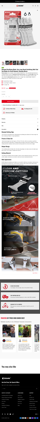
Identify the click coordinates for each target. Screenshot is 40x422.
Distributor (20, 401)
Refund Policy (32, 403)
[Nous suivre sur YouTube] (10, 414)
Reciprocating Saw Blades (7, 397)
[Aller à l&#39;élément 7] (26, 63)
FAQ (30, 395)
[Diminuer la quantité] (3, 96)
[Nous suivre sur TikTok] (13, 414)
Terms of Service (32, 407)
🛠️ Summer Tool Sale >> (20, 1)
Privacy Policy (32, 405)
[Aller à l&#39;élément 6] (22, 63)
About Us (20, 395)
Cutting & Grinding (5, 399)
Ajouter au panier (10, 101)
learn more (22, 105)
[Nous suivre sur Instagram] (7, 414)
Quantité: (3, 94)
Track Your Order (32, 409)
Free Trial (20, 403)
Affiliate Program (21, 399)
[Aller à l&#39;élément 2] (7, 63)
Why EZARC (20, 397)
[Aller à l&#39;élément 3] (10, 63)
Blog (19, 405)
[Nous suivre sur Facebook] (2, 414)
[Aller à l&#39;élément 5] (18, 63)
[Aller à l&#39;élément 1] (3, 63)
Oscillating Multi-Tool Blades (7, 395)
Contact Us (31, 397)
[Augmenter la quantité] (9, 96)
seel (19, 105)
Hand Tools (4, 407)
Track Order (31, 399)
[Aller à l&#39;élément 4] (14, 63)
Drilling (3, 403)
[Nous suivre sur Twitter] (5, 414)
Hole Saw (4, 401)
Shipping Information (33, 401)
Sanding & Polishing (5, 405)
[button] (29, 101)
